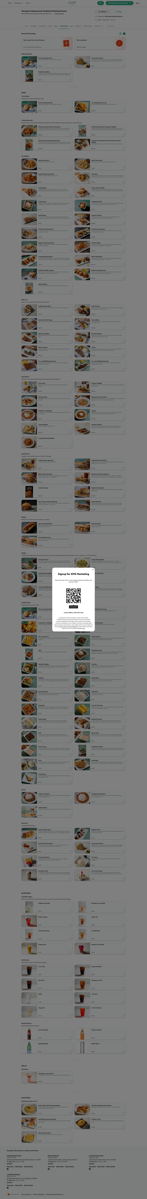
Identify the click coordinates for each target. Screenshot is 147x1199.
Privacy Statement (73, 626)
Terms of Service (63, 626)
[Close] (93, 569)
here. (83, 628)
